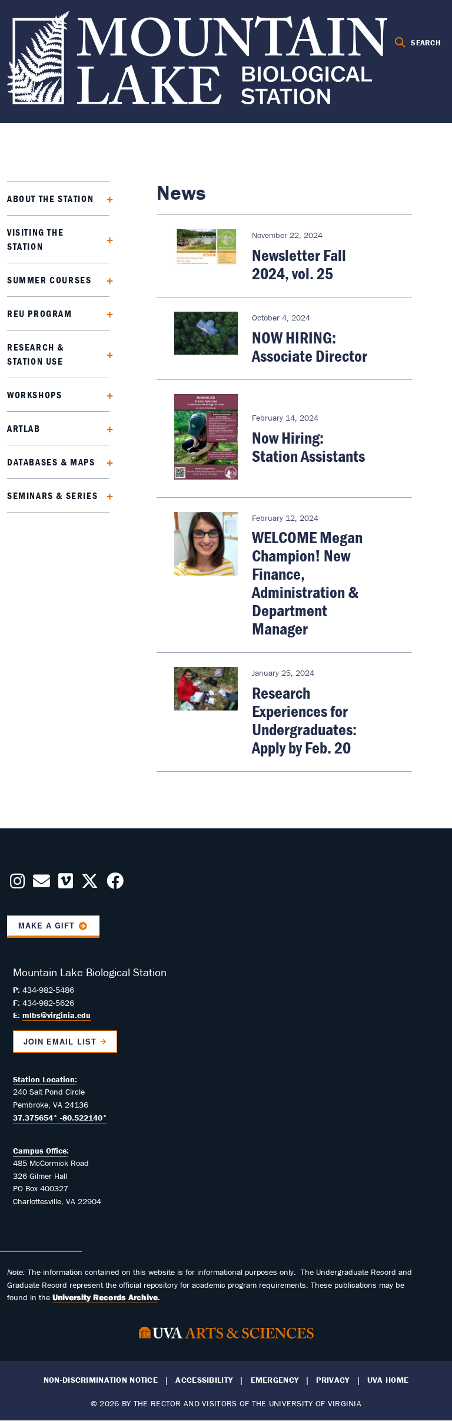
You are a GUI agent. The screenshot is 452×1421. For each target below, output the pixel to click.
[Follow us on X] (89, 884)
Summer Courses (49, 280)
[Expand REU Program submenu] (105, 313)
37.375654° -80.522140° (60, 1117)
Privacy (332, 1380)
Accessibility (203, 1380)
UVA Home (387, 1380)
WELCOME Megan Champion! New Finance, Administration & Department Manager (307, 583)
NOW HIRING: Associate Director (309, 347)
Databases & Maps (51, 462)
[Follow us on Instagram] (17, 884)
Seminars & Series (52, 495)
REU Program (39, 313)
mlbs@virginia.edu (56, 1015)
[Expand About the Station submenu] (105, 198)
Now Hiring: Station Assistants (308, 447)
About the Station (50, 198)
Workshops (34, 395)
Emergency (275, 1380)
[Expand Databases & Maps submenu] (105, 461)
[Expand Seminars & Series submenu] (105, 495)
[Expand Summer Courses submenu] (105, 279)
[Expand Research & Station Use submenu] (105, 354)
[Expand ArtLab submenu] (105, 428)
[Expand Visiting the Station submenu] (105, 239)
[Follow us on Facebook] (115, 884)
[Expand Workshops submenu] (105, 394)
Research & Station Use (35, 354)
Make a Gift (46, 925)
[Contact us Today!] (41, 884)
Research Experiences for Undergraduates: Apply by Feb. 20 (304, 720)
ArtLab (24, 428)
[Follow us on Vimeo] (65, 884)
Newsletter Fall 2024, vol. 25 (299, 264)
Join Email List (60, 1041)
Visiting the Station (35, 239)
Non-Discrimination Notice (101, 1380)
